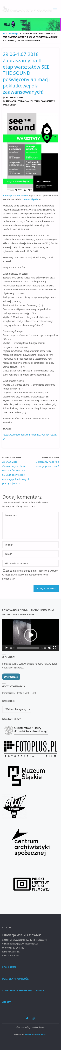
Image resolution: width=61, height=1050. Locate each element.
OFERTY (6, 1002)
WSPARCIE (11, 677)
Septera (29, 1034)
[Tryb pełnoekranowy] (54, 647)
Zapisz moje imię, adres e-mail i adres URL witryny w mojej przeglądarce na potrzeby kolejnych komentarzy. (30, 574)
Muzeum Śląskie (29, 199)
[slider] (28, 648)
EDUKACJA (23, 101)
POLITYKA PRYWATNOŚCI (15, 978)
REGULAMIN (9, 967)
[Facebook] (27, 1018)
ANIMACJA (13, 33)
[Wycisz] (49, 647)
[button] (30, 635)
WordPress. (41, 1034)
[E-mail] (33, 1018)
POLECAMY (34, 101)
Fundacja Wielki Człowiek (15, 195)
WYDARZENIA (9, 104)
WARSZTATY (48, 101)
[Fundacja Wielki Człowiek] (27, 8)
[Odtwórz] (6, 647)
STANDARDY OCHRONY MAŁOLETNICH (23, 990)
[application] (30, 635)
